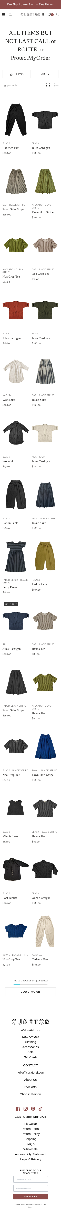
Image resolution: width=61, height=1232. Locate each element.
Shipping (30, 1139)
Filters (20, 74)
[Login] (43, 14)
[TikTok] (41, 1109)
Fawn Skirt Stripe (13, 209)
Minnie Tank (10, 836)
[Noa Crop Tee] (16, 245)
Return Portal (30, 1129)
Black (6, 143)
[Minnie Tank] (16, 808)
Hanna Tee (38, 648)
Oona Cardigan (41, 897)
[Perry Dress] (16, 556)
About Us (30, 1079)
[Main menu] (3, 14)
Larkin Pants (10, 523)
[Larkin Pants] (16, 494)
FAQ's (30, 1144)
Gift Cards (30, 1057)
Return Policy (31, 1134)
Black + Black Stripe (15, 770)
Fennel (36, 580)
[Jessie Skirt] (45, 371)
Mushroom (39, 457)
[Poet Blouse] (16, 869)
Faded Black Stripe (44, 518)
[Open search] (10, 14)
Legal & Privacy (30, 1159)
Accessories (30, 1047)
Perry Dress (10, 587)
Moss (35, 334)
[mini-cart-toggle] (57, 14)
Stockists (30, 1087)
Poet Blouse (10, 897)
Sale (30, 1052)
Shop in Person (30, 1094)
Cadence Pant (11, 147)
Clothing (30, 1042)
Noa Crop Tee (11, 276)
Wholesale (30, 1149)
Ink (4, 644)
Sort (42, 74)
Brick (6, 334)
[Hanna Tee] (45, 620)
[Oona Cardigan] (45, 869)
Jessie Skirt (39, 399)
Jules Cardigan (41, 147)
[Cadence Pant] (16, 119)
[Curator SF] (30, 14)
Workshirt (9, 399)
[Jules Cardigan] (45, 119)
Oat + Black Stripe (14, 205)
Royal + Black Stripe (44, 770)
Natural (8, 395)
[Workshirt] (16, 371)
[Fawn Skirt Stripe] (16, 181)
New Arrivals (30, 1037)
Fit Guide (30, 1123)
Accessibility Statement (30, 1154)
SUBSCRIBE (30, 1196)
